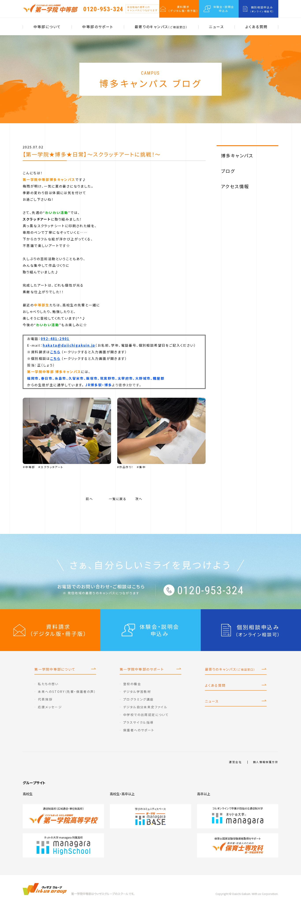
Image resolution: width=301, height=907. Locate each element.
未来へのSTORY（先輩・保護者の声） (67, 691)
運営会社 (235, 762)
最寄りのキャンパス (161, 26)
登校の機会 (132, 684)
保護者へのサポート (138, 730)
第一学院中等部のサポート (142, 669)
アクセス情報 (235, 186)
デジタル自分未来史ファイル (145, 707)
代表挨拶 (45, 699)
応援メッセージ (50, 707)
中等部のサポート (97, 26)
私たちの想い (48, 684)
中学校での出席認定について (146, 714)
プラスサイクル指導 (138, 722)
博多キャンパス (237, 155)
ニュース (216, 26)
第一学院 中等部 (50, 8)
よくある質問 (256, 26)
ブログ (228, 171)
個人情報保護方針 (265, 762)
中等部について (47, 26)
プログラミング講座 (138, 699)
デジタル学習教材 (137, 691)
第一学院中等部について (54, 669)
